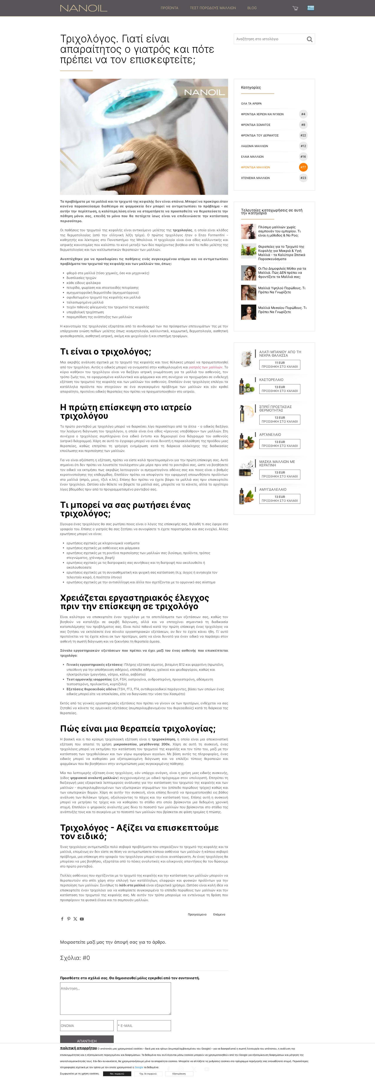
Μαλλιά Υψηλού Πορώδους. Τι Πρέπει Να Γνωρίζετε (281, 290)
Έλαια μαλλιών (273, 156)
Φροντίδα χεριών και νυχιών (273, 114)
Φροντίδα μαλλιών (273, 167)
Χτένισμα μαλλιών (273, 178)
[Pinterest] (69, 919)
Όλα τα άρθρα (251, 103)
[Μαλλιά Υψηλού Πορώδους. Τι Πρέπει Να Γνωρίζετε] (248, 292)
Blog (252, 8)
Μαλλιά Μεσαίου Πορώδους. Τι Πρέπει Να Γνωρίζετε (282, 310)
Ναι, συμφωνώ (117, 1073)
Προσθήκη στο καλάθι (280, 366)
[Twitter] (75, 919)
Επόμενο (219, 914)
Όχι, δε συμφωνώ (148, 1073)
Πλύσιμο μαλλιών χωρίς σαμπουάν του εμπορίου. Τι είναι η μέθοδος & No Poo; (279, 231)
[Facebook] (62, 919)
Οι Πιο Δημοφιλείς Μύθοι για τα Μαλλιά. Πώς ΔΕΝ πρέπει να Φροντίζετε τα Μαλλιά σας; (282, 272)
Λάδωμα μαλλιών (273, 146)
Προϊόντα (169, 8)
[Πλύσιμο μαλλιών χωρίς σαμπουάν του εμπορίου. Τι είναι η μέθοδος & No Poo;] (248, 231)
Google (139, 1067)
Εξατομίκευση (179, 1073)
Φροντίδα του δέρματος (273, 135)
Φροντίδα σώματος (273, 124)
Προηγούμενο (197, 914)
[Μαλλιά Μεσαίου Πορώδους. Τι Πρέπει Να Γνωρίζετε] (248, 312)
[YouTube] (82, 919)
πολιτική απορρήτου (78, 1048)
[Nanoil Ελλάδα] (83, 8)
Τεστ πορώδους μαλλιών (213, 8)
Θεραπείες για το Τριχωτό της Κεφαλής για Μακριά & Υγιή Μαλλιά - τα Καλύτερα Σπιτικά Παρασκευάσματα (281, 252)
